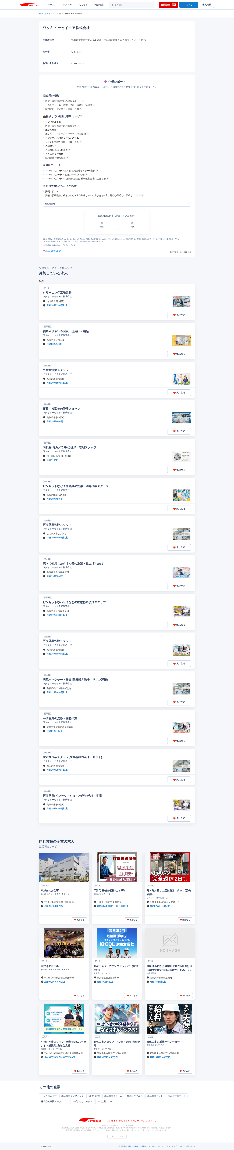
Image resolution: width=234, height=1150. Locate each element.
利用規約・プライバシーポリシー (152, 1146)
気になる (83, 4)
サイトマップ (172, 1146)
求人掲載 (206, 4)
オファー (67, 4)
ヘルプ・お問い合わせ (187, 1146)
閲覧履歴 (99, 4)
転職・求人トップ (46, 13)
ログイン (188, 4)
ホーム (51, 4)
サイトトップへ (117, 1136)
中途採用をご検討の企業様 (128, 1146)
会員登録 (168, 4)
